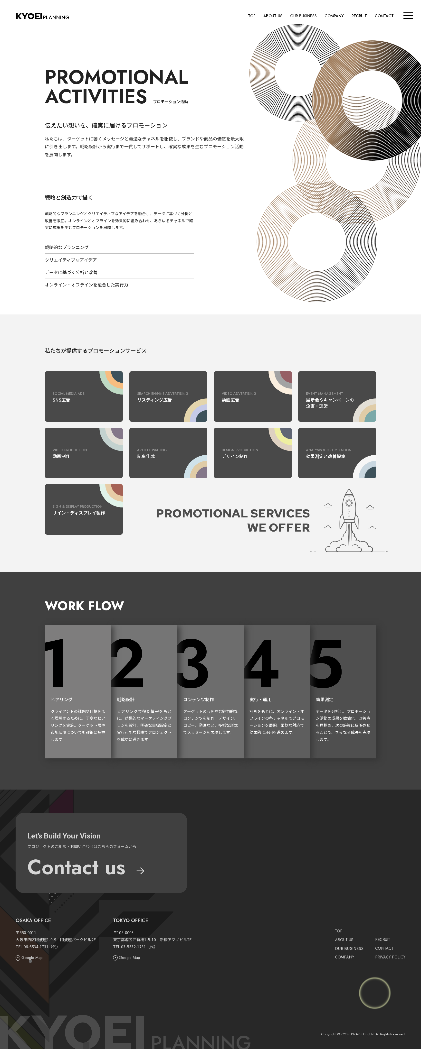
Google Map (31, 957)
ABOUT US (272, 16)
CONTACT (384, 16)
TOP (252, 16)
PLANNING (42, 17)
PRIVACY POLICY (390, 957)
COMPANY (334, 16)
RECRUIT (359, 16)
